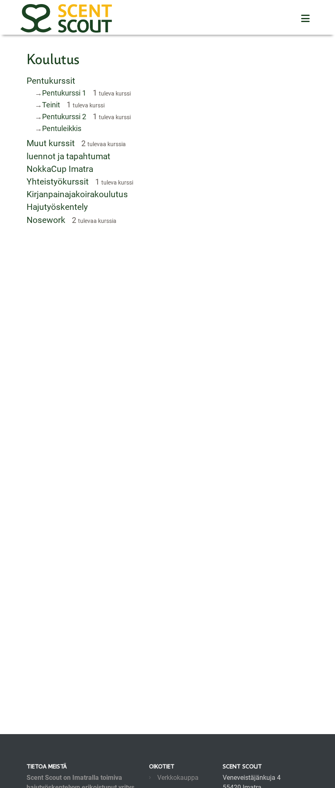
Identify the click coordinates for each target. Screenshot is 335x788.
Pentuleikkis (61, 128)
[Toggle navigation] (305, 18)
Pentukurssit (51, 81)
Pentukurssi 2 (64, 116)
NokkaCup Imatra (60, 169)
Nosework (46, 220)
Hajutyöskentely (57, 207)
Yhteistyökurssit (58, 182)
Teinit (51, 104)
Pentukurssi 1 (64, 93)
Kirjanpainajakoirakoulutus (77, 194)
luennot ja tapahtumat (68, 156)
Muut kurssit (51, 143)
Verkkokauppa (178, 777)
